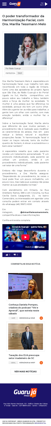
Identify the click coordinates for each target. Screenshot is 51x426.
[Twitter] (24, 413)
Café (13, 318)
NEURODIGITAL (40, 423)
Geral (13, 363)
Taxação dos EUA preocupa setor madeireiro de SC (24, 357)
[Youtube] (27, 413)
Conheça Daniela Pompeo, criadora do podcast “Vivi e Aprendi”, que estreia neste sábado (24, 309)
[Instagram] (16, 413)
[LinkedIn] (31, 413)
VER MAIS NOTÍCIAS (25, 371)
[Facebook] (20, 413)
